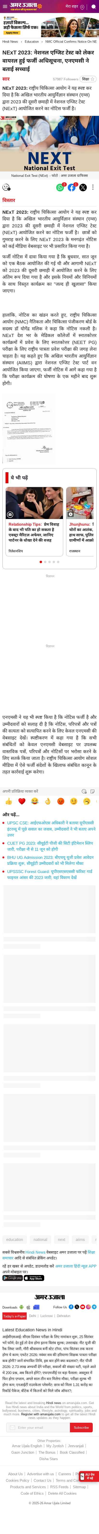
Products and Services (28, 1487)
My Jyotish (55, 1446)
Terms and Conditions (73, 1480)
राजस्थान (74, 551)
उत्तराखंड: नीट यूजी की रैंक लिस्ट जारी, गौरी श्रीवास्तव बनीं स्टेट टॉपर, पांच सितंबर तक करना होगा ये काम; (49, 1349)
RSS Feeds (59, 1487)
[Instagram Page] (88, 1306)
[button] (41, 562)
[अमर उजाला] (26, 3)
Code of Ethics (32, 1493)
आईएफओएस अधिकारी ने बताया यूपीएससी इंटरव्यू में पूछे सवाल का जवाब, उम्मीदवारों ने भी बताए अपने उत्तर (51, 829)
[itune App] (28, 1306)
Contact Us (42, 1480)
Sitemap (79, 1487)
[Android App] (21, 1306)
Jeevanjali (76, 1446)
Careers (64, 1474)
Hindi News (10, 41)
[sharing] (93, 187)
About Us (15, 1474)
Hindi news (53, 1403)
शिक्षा (85, 79)
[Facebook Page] (71, 1306)
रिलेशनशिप (16, 551)
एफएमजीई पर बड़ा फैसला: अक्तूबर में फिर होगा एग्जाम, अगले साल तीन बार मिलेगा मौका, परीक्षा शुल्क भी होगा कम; (47, 1379)
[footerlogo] (49, 1297)
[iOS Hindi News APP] (34, 1278)
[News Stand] (36, 1306)
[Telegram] (94, 1306)
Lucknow (46, 1316)
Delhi (32, 1316)
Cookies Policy (17, 1480)
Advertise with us (40, 1474)
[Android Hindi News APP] (12, 1278)
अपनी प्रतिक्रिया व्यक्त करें (20, 791)
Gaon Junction (22, 1452)
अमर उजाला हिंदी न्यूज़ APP (76, 1266)
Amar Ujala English (27, 1446)
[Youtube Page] (82, 1306)
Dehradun (63, 1316)
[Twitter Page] (76, 1306)
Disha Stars (48, 1459)
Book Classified (72, 1452)
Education (32, 41)
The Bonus (47, 1452)
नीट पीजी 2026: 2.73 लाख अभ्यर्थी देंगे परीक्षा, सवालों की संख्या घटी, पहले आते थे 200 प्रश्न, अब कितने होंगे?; (49, 1367)
